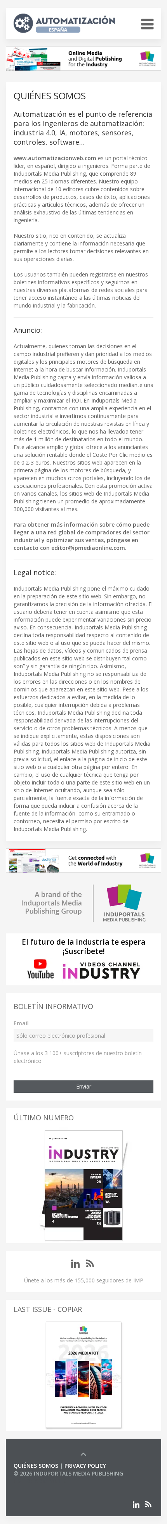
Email (21, 1023)
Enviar (83, 1086)
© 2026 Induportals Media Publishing (68, 1473)
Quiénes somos (36, 1465)
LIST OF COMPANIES (40, 1481)
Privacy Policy (85, 1465)
